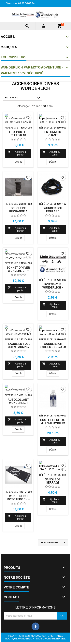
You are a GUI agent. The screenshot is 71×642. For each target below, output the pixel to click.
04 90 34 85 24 (26, 3)
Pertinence (23, 98)
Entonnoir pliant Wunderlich (53, 135)
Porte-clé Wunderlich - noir (52, 287)
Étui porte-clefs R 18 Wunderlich (18, 135)
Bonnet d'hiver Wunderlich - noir (18, 271)
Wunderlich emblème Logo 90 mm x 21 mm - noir (53, 347)
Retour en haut (53, 542)
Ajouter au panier (17, 153)
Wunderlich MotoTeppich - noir (18, 499)
